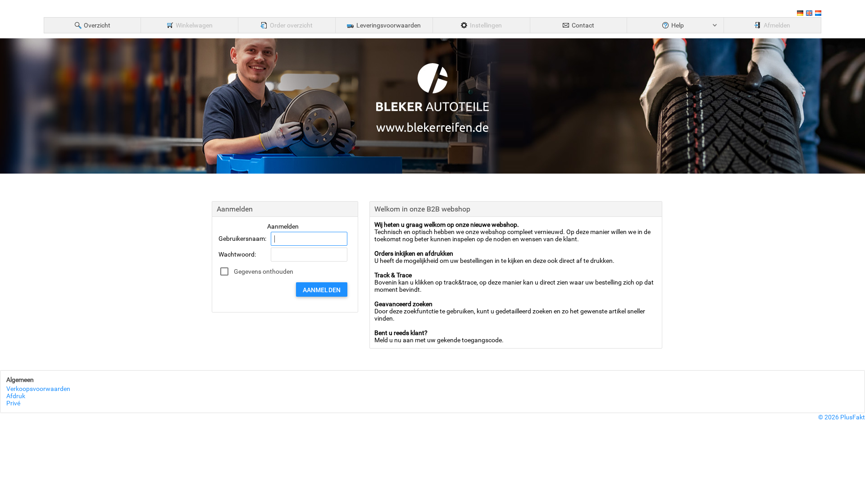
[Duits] (800, 14)
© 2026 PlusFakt (841, 417)
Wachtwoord (237, 254)
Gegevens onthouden (263, 271)
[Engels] (809, 14)
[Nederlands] (818, 14)
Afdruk (15, 396)
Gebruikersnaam (242, 238)
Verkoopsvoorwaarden (38, 388)
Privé (13, 403)
